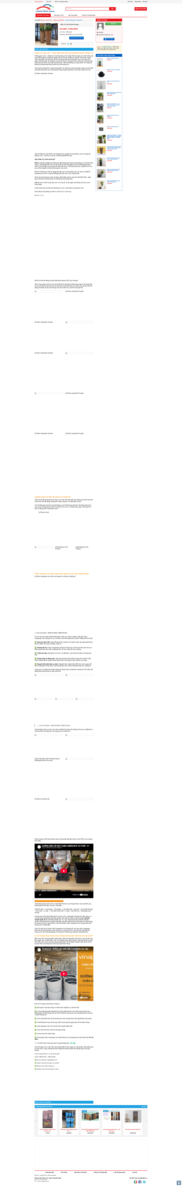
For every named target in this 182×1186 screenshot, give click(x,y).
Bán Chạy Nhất (73, 15)
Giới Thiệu (64, 1172)
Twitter (68, 44)
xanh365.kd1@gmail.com (105, 34)
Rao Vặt (49, 1)
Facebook (139, 1181)
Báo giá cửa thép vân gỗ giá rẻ (126, 1129)
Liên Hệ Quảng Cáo (119, 1172)
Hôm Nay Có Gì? (59, 15)
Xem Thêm (143, 1106)
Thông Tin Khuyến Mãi (88, 15)
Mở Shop (130, 1)
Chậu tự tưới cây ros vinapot (69, 24)
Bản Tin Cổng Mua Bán (61, 1)
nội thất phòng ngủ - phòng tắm (73, 20)
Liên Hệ (134, 1172)
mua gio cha (43, 1175)
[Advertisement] (64, 1084)
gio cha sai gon (52, 1175)
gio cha (37, 1175)
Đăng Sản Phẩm (140, 9)
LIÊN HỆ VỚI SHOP (76, 38)
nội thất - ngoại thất (46, 20)
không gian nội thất (58, 20)
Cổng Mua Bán (39, 1)
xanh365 (100, 32)
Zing (71, 44)
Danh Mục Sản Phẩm (43, 15)
